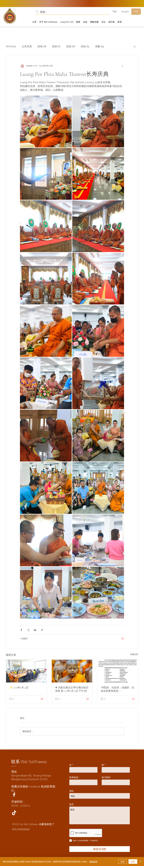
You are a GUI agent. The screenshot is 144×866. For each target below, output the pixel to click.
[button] (104, 8)
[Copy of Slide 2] (69, 89)
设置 (122, 861)
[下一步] (135, 48)
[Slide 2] (75, 88)
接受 (133, 861)
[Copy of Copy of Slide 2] (72, 88)
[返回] (8, 48)
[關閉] (140, 861)
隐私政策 (93, 861)
